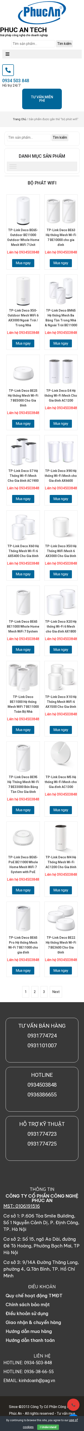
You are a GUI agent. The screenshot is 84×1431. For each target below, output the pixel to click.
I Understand (48, 1427)
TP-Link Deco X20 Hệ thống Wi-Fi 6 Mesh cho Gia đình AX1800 (61, 626)
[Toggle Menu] (13, 166)
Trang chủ (19, 119)
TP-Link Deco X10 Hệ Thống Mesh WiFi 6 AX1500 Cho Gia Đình (61, 701)
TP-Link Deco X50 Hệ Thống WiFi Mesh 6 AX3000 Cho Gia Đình (61, 551)
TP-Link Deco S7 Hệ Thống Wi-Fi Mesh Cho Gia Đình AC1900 (23, 475)
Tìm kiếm (64, 44)
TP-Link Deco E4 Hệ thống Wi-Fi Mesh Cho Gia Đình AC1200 (61, 395)
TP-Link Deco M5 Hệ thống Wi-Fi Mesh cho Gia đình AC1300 (61, 782)
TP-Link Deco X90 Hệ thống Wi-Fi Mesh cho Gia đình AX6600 (61, 475)
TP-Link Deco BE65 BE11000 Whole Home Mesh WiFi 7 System (23, 626)
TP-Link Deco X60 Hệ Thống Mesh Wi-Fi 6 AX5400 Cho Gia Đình (23, 551)
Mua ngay (23, 263)
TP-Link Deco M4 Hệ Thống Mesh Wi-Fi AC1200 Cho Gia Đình (60, 862)
